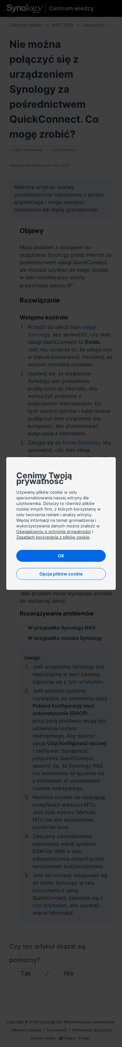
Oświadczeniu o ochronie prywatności (53, 531)
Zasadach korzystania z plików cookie (52, 537)
